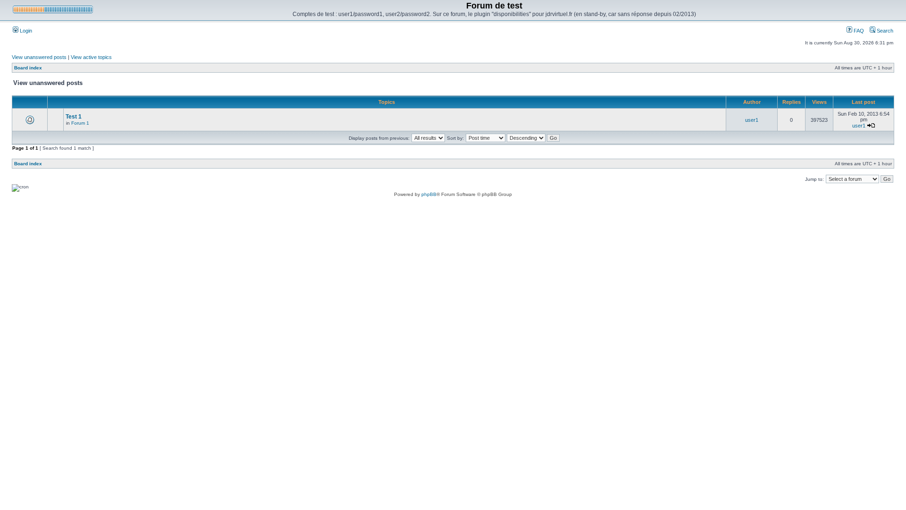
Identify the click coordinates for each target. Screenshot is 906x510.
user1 (751, 120)
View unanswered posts (39, 57)
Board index (28, 67)
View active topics (91, 57)
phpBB (428, 194)
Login (25, 31)
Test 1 (74, 116)
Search (884, 31)
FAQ (858, 31)
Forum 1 (80, 123)
